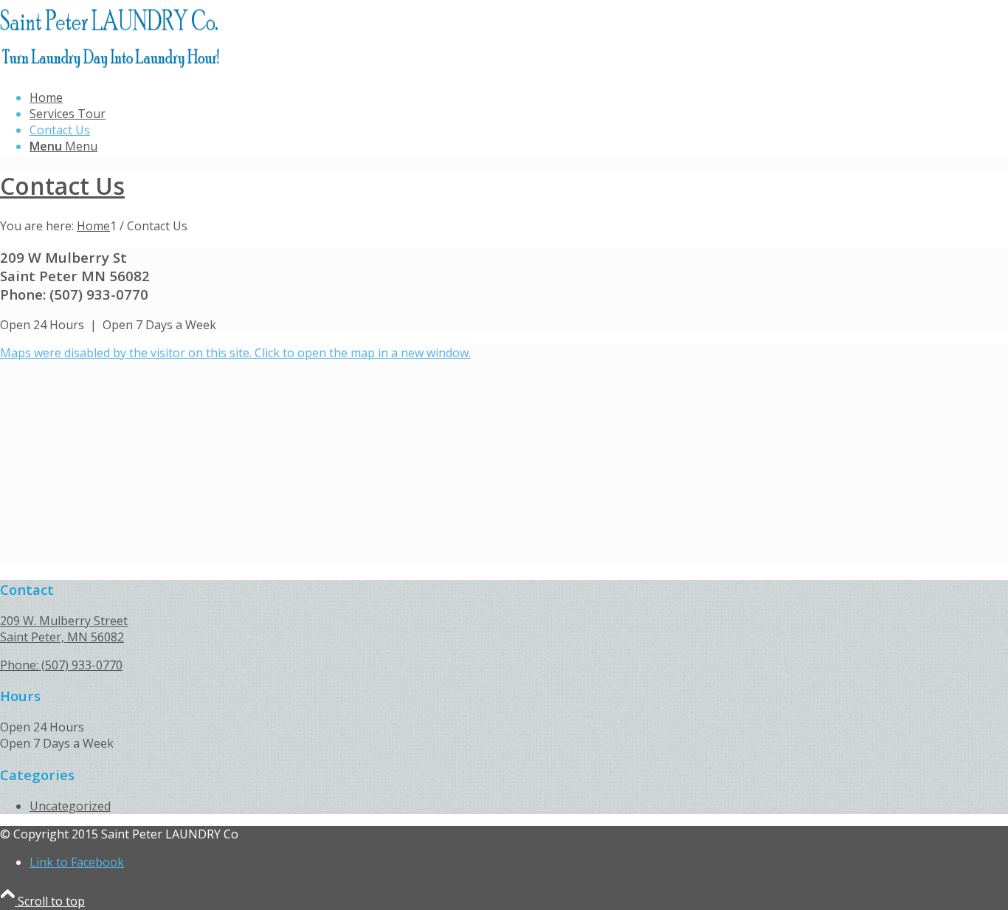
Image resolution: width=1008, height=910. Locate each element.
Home (46, 97)
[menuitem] (498, 146)
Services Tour (68, 114)
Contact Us (60, 130)
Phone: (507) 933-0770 (61, 665)
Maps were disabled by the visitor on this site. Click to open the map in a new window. (235, 353)
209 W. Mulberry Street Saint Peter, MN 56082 (64, 629)
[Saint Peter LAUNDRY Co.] (110, 69)
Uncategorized (70, 806)
